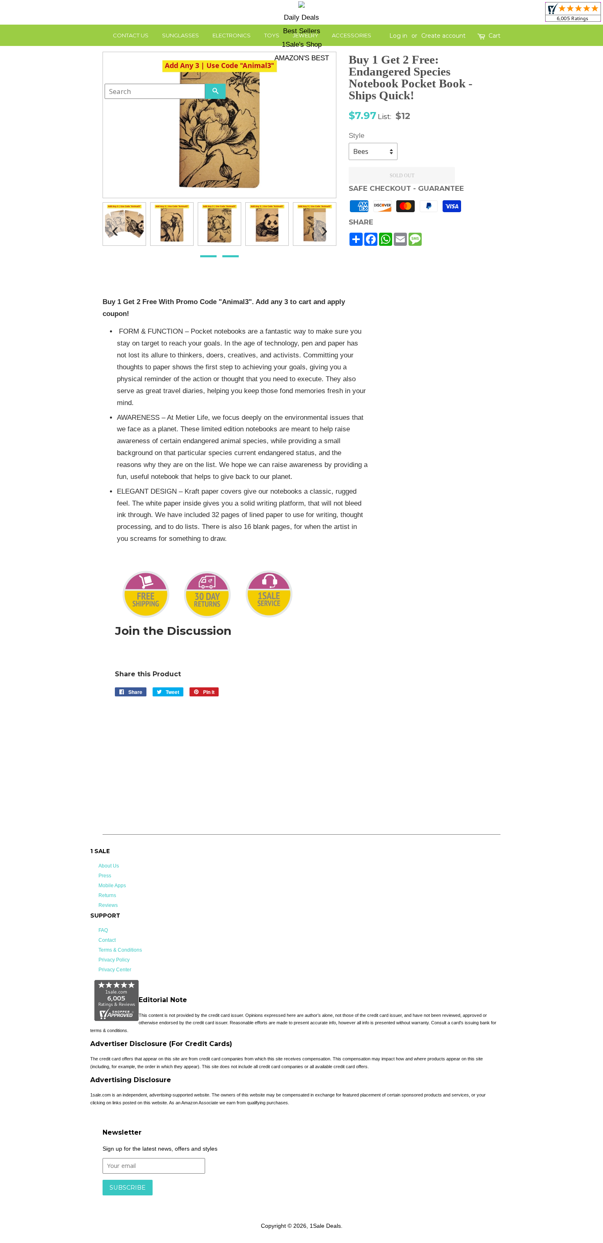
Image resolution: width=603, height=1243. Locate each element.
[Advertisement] (440, 419)
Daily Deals (301, 17)
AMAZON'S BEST (301, 58)
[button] (208, 256)
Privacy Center (114, 970)
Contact (107, 940)
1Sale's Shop (302, 44)
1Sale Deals (325, 1225)
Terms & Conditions (120, 950)
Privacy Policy (114, 960)
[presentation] (115, 226)
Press (104, 876)
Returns (107, 895)
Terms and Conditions (232, 1199)
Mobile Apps (112, 885)
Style (356, 136)
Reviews (108, 905)
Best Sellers (301, 31)
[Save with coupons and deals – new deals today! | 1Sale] (301, 6)
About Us (108, 866)
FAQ (103, 930)
